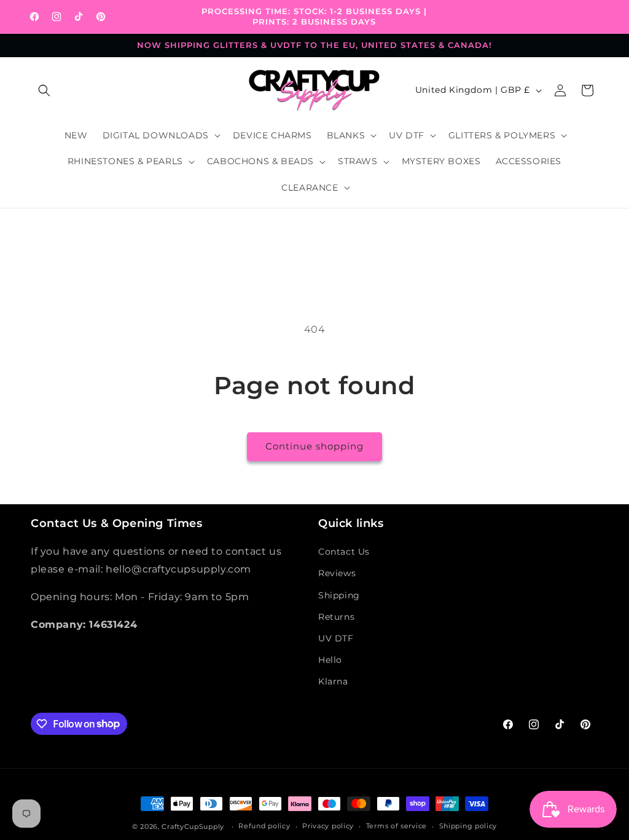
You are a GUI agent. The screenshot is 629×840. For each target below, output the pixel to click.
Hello (330, 659)
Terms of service (396, 826)
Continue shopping (314, 446)
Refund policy (264, 826)
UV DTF (336, 638)
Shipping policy (468, 826)
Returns (336, 616)
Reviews (337, 573)
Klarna (333, 681)
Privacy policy (328, 826)
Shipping (339, 595)
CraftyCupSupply (193, 826)
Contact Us (344, 551)
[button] (44, 90)
